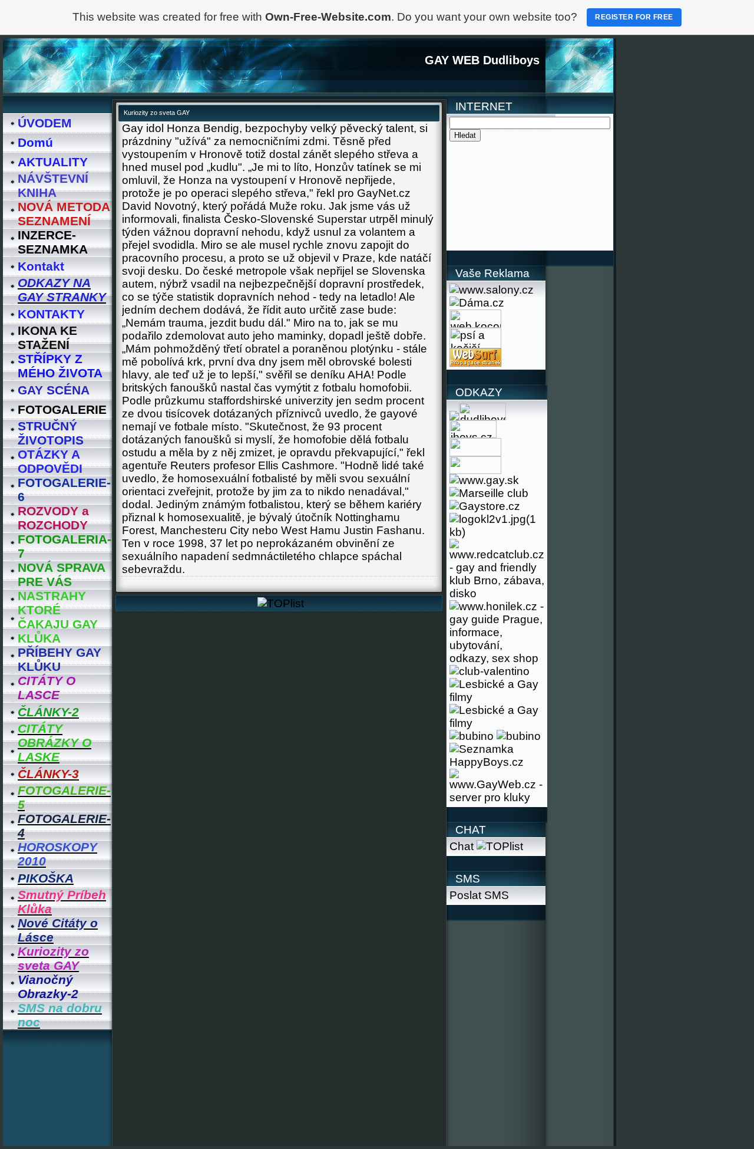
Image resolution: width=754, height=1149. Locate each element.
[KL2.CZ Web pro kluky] (496, 532)
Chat (461, 846)
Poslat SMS (479, 895)
